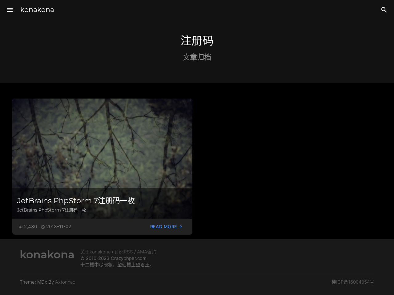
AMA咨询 (146, 252)
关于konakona (95, 252)
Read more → (166, 226)
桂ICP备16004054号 (353, 282)
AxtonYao (65, 282)
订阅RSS (124, 252)
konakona (37, 10)
